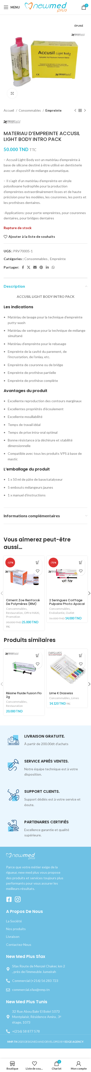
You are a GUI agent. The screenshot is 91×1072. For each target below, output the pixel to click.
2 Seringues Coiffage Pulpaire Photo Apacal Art (67, 603)
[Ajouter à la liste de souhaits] (37, 571)
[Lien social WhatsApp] (53, 267)
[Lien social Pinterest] (41, 267)
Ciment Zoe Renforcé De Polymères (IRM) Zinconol (23, 603)
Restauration (14, 613)
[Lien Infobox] (45, 740)
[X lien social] (28, 267)
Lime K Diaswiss (61, 693)
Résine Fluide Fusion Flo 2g (24, 695)
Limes (75, 698)
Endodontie (57, 613)
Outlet (70, 613)
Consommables (30, 110)
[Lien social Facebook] (22, 267)
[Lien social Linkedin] (47, 267)
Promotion (13, 616)
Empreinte (53, 110)
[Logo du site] (46, 7)
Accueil (9, 110)
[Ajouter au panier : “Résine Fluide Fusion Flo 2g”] (37, 655)
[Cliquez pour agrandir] (12, 93)
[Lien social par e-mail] (35, 267)
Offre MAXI (31, 613)
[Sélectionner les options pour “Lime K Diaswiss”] (80, 655)
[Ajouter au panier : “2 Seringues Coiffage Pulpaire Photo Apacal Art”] (80, 562)
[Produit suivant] (85, 110)
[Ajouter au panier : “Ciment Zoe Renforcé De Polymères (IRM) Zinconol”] (37, 562)
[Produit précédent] (75, 110)
